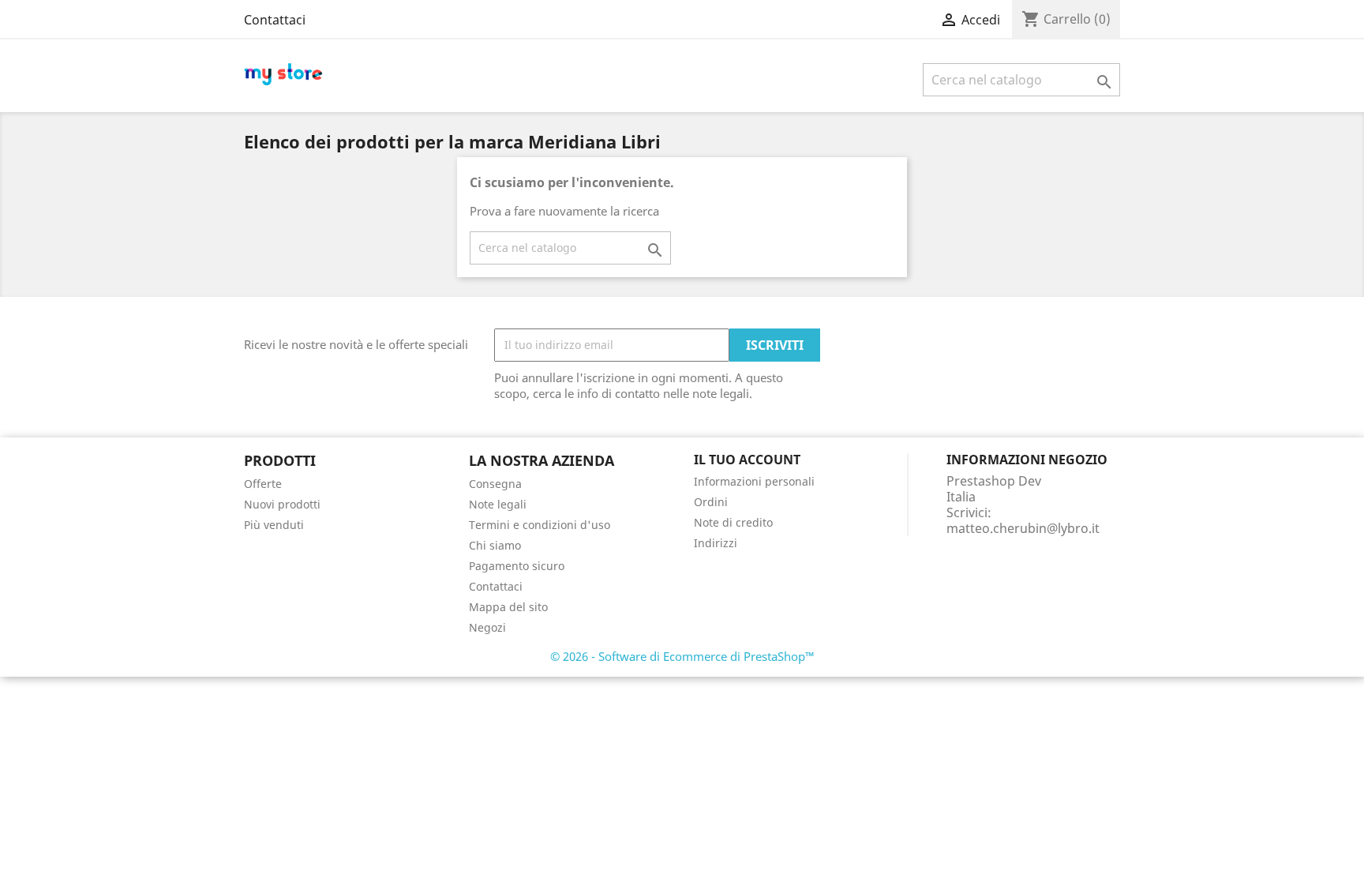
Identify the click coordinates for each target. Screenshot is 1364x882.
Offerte (263, 483)
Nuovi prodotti (282, 504)
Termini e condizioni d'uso (539, 524)
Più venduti (274, 524)
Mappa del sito (508, 606)
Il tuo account (747, 459)
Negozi (487, 627)
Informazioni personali (754, 481)
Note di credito (733, 522)
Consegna (495, 483)
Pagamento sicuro (516, 565)
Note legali (497, 504)
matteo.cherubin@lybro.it (1023, 528)
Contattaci (274, 19)
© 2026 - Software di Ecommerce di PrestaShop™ (682, 656)
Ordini (711, 501)
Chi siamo (495, 545)
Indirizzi (715, 542)
